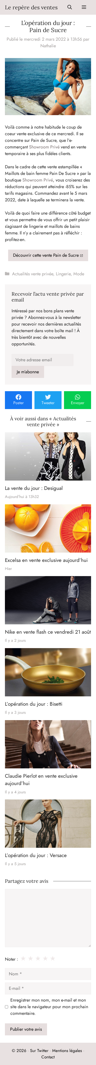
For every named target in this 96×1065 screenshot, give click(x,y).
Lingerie (63, 274)
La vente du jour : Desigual (34, 488)
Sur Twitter (39, 1050)
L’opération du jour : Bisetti (33, 704)
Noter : (11, 959)
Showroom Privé (44, 147)
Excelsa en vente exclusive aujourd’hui (46, 560)
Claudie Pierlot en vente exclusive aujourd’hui (41, 779)
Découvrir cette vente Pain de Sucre (46, 255)
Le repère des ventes (31, 7)
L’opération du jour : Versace (36, 855)
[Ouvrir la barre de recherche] (70, 7)
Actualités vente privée (32, 274)
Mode (78, 274)
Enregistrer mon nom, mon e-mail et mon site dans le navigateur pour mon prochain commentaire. (49, 1007)
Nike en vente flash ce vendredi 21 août (48, 632)
